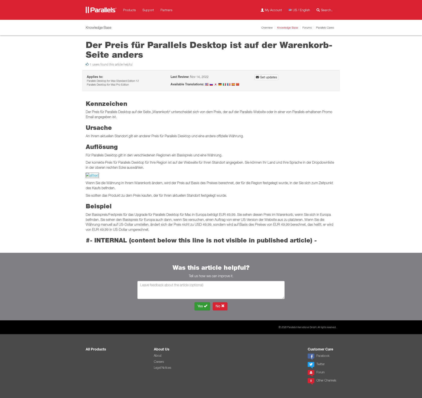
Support (148, 10)
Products (129, 10)
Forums (307, 27)
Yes (200, 306)
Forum (320, 372)
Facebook (322, 356)
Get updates (268, 77)
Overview (267, 27)
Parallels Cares (325, 27)
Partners (166, 10)
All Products (96, 349)
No (218, 306)
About (158, 355)
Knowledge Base (287, 27)
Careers (159, 361)
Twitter (320, 364)
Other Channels (326, 380)
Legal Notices (162, 367)
